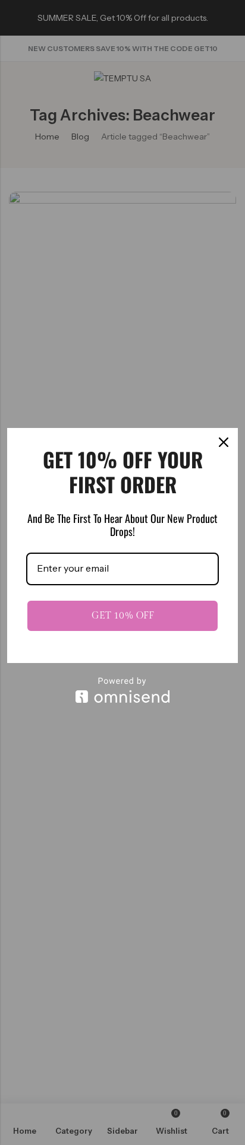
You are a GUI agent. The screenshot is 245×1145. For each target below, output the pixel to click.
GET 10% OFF (123, 615)
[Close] (223, 442)
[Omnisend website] (122, 690)
